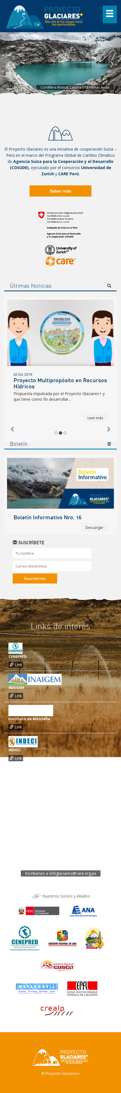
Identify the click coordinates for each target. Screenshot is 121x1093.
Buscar (109, 286)
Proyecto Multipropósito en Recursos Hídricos (60, 383)
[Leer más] (60, 333)
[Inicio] (45, 16)
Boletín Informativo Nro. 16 (48, 517)
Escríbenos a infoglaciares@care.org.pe (60, 873)
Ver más (109, 445)
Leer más (95, 417)
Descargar (94, 527)
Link (18, 664)
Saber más (60, 191)
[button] (9, 64)
